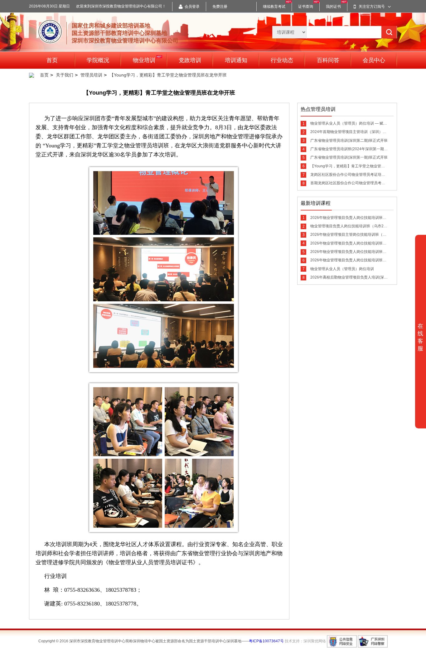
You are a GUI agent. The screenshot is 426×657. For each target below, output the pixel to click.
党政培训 (190, 60)
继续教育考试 (274, 6)
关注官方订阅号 (372, 6)
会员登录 (192, 6)
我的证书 (333, 6)
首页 (52, 60)
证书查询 (305, 6)
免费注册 (219, 6)
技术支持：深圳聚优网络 (305, 641)
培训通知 (236, 60)
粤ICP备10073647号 (266, 641)
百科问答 (328, 60)
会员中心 (374, 60)
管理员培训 (91, 74)
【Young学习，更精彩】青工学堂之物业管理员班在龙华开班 (168, 74)
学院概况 (98, 60)
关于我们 (64, 74)
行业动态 (282, 60)
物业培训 (144, 60)
